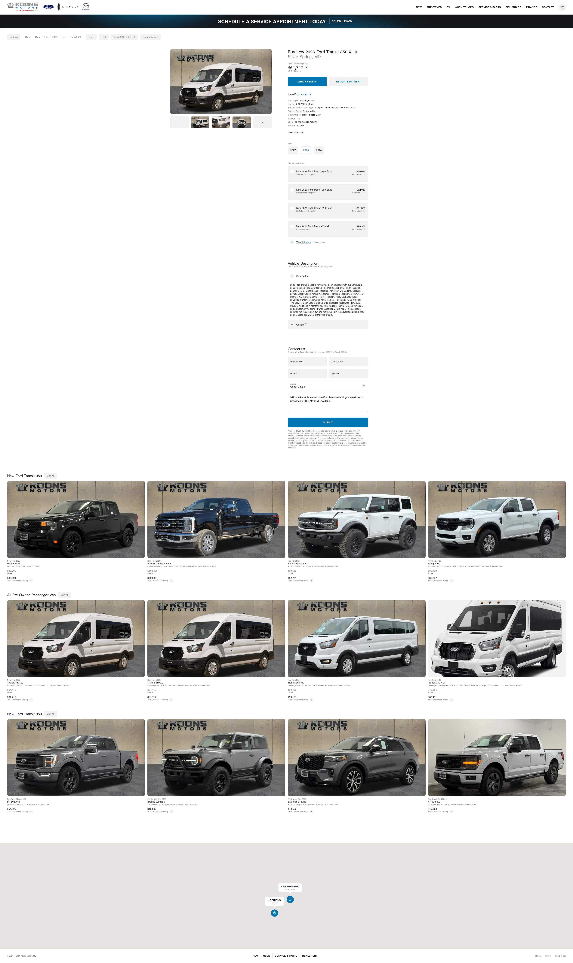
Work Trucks (464, 7)
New (419, 7)
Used (266, 955)
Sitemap (538, 956)
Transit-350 (75, 36)
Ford (64, 36)
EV (448, 7)
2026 (54, 36)
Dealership (310, 955)
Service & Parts (489, 7)
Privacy (548, 956)
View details (293, 132)
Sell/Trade (513, 7)
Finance (531, 7)
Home (28, 36)
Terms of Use (560, 956)
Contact (548, 7)
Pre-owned (434, 7)
